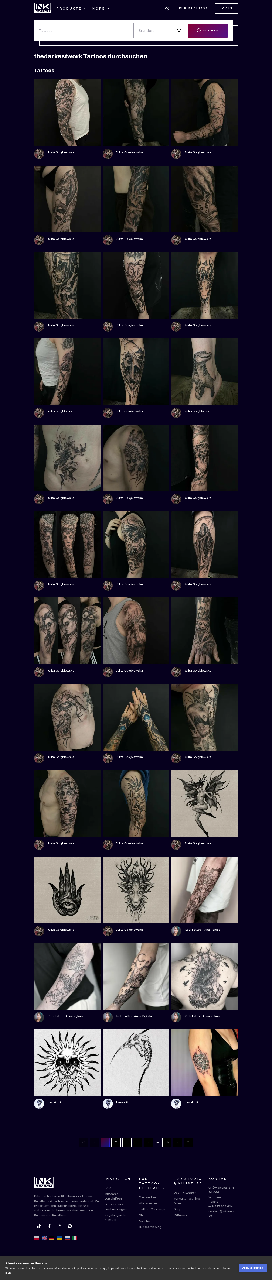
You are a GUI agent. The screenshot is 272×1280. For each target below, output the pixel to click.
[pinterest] (70, 1226)
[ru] (67, 1238)
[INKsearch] (42, 8)
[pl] (36, 1238)
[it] (74, 1238)
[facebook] (49, 1226)
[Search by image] (179, 30)
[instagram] (59, 1226)
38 (167, 1142)
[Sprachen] (167, 8)
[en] (44, 1238)
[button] (167, 8)
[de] (51, 1238)
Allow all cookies (252, 1267)
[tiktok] (39, 1226)
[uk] (59, 1238)
